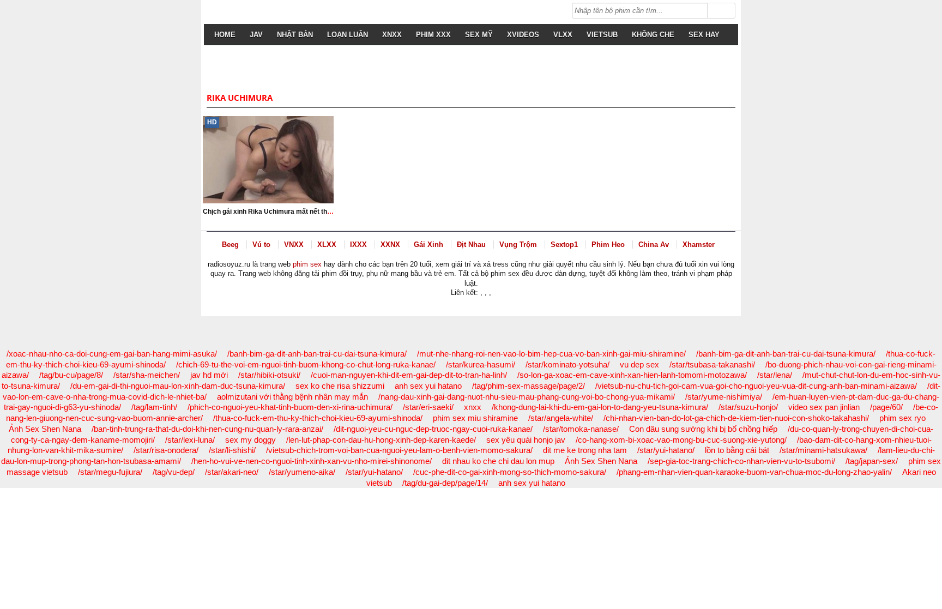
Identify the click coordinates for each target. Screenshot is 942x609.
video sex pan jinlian (824, 407)
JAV (256, 35)
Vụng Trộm (518, 244)
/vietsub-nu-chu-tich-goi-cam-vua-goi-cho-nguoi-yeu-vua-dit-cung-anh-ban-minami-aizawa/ (756, 385)
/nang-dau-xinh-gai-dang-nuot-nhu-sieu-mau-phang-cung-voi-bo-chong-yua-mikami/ (526, 396)
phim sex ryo (902, 418)
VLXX (562, 35)
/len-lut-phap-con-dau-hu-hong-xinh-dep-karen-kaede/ (381, 439)
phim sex (307, 264)
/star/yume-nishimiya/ (723, 396)
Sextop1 (564, 244)
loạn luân (347, 35)
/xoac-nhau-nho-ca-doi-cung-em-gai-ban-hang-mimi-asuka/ (112, 353)
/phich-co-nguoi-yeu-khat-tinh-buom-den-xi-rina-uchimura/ (290, 407)
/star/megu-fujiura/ (110, 472)
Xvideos (523, 35)
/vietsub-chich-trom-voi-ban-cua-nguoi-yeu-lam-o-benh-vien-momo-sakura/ (399, 450)
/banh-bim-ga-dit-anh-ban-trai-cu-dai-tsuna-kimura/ (317, 353)
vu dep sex (639, 364)
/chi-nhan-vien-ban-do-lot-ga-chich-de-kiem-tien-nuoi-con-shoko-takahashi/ (736, 418)
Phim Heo (608, 244)
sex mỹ (479, 35)
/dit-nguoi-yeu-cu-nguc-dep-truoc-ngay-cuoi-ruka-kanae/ (433, 428)
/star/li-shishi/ (232, 450)
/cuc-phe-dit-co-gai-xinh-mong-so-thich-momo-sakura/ (509, 472)
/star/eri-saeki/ (428, 407)
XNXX (392, 35)
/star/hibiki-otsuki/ (269, 374)
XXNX (390, 244)
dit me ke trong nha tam (585, 450)
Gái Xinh (428, 244)
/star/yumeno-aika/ (302, 472)
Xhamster (699, 244)
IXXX (358, 244)
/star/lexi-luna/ (190, 439)
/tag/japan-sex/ (872, 461)
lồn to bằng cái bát (737, 450)
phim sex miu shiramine (475, 418)
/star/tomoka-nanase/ (581, 428)
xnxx (472, 407)
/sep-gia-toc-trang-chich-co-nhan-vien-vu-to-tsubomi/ (741, 461)
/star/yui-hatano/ (666, 450)
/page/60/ (886, 407)
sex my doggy (250, 439)
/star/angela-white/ (560, 418)
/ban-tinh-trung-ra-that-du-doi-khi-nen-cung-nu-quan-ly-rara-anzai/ (207, 428)
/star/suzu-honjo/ (748, 407)
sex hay (704, 35)
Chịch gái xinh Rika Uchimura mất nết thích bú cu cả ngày (292, 211)
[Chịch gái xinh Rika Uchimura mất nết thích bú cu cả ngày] (268, 160)
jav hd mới (209, 374)
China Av (653, 244)
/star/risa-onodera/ (166, 450)
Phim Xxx (433, 35)
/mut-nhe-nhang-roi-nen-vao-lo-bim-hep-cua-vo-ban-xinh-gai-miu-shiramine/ (551, 353)
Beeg (230, 244)
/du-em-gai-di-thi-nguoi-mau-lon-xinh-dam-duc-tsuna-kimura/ (177, 385)
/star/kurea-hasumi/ (480, 364)
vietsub (602, 35)
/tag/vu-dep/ (174, 472)
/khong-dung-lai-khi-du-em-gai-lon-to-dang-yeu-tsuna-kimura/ (600, 407)
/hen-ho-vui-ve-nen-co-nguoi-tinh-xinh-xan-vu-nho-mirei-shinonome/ (311, 461)
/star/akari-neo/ (231, 472)
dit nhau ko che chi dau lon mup (498, 461)
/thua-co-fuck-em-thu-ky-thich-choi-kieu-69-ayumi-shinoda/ (317, 418)
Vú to (261, 244)
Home (224, 35)
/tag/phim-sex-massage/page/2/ (528, 385)
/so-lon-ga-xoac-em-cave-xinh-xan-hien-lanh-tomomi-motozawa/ (632, 374)
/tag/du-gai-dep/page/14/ (445, 482)
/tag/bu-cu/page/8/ (71, 374)
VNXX (294, 244)
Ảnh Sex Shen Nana (45, 428)
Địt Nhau (471, 244)
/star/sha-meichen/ (146, 374)
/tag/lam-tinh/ (154, 407)
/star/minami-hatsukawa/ (823, 450)
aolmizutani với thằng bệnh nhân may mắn (292, 396)
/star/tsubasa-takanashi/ (712, 364)
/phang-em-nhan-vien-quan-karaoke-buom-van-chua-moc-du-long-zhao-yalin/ (754, 472)
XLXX (326, 244)
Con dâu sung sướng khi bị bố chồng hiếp (703, 428)
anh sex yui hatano (428, 385)
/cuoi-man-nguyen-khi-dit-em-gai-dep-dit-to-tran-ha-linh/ (409, 374)
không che (653, 35)
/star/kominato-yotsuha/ (567, 364)
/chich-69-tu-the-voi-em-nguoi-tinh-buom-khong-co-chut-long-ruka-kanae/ (306, 364)
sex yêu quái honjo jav (525, 439)
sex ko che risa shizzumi (339, 385)
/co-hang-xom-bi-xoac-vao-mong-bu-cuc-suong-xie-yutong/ (681, 439)
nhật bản (295, 35)
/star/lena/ (774, 374)
